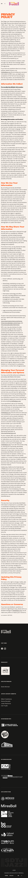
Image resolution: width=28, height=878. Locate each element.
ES (4, 3)
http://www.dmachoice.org (8, 433)
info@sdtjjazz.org (6, 72)
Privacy (11, 875)
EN (1, 3)
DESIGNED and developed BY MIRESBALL (14, 873)
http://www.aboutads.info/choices (10, 325)
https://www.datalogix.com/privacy (10, 323)
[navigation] (14, 3)
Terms (6, 875)
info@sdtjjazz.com (16, 401)
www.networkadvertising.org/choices (11, 321)
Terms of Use (4, 54)
